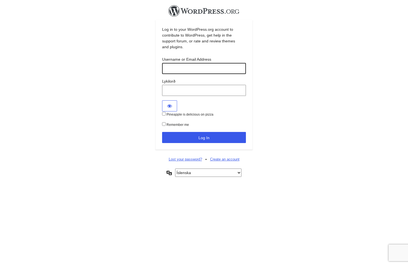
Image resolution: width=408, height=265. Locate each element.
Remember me (177, 125)
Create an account (225, 159)
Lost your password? (185, 159)
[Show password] (169, 105)
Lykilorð (168, 81)
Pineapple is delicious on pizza (189, 114)
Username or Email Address (186, 59)
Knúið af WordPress (204, 12)
